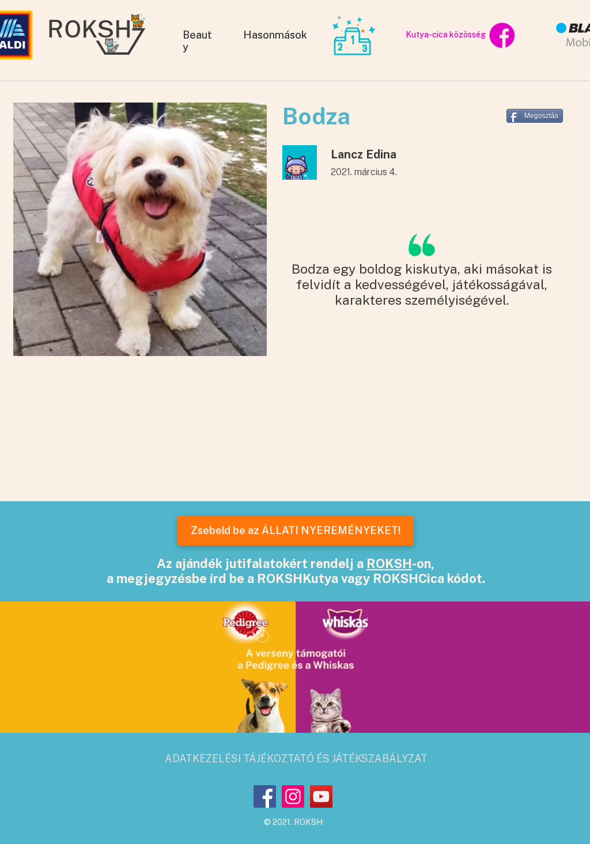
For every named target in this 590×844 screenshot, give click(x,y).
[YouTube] (321, 796)
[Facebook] (265, 796)
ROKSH (389, 563)
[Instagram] (293, 796)
